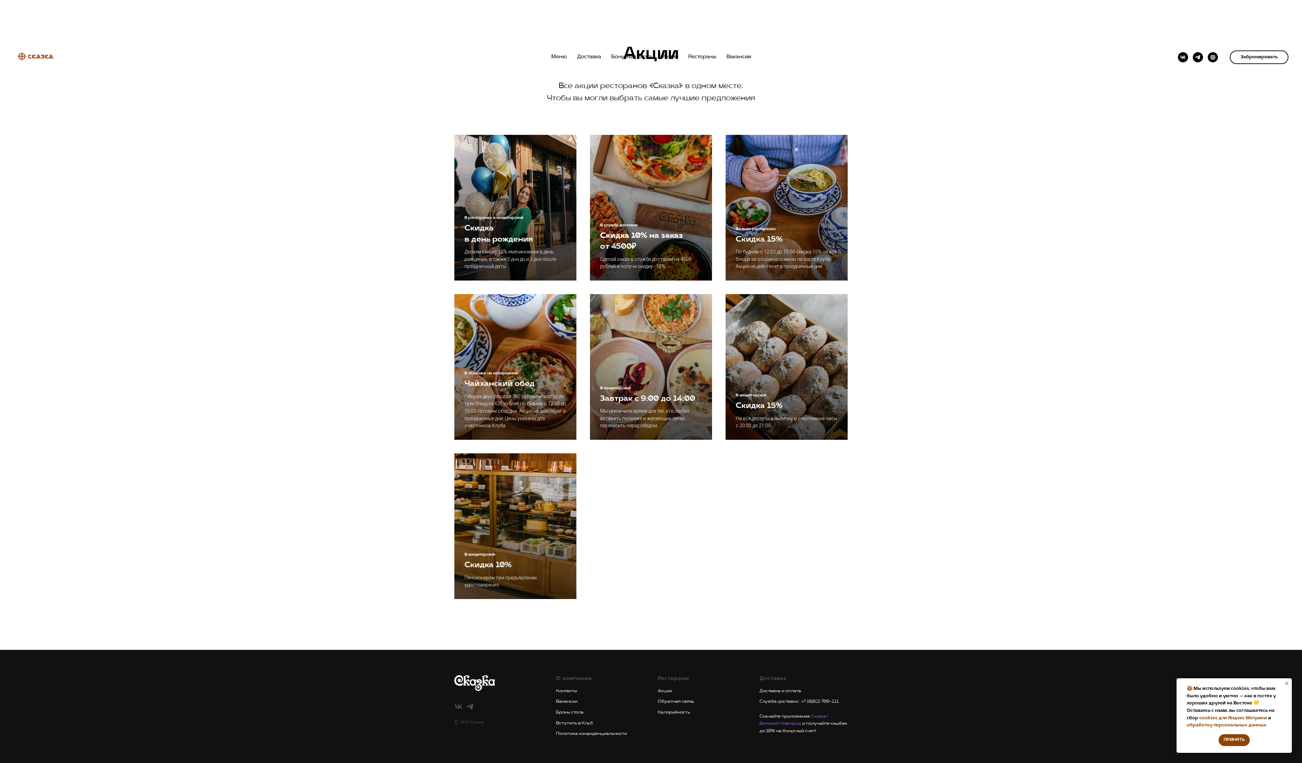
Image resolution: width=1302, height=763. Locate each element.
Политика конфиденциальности (591, 733)
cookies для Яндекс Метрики (1233, 718)
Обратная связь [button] (676, 701)
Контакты (566, 690)
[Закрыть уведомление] (1286, 683)
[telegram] (1198, 57)
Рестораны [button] (702, 57)
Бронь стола (570, 712)
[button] (1259, 57)
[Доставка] (1213, 57)
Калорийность (674, 712)
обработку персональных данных (1226, 725)
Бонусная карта (631, 57)
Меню (559, 57)
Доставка (589, 57)
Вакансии (739, 57)
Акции (670, 57)
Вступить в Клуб (574, 723)
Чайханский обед (500, 384)
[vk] (1183, 57)
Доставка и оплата (780, 690)
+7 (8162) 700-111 (820, 701)
